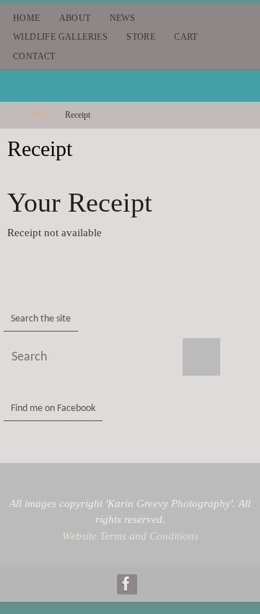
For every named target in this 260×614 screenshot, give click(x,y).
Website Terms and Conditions (130, 536)
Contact (34, 56)
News (123, 18)
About (75, 18)
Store (140, 37)
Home (26, 18)
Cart (186, 37)
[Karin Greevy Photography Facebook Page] (126, 583)
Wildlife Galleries (60, 37)
